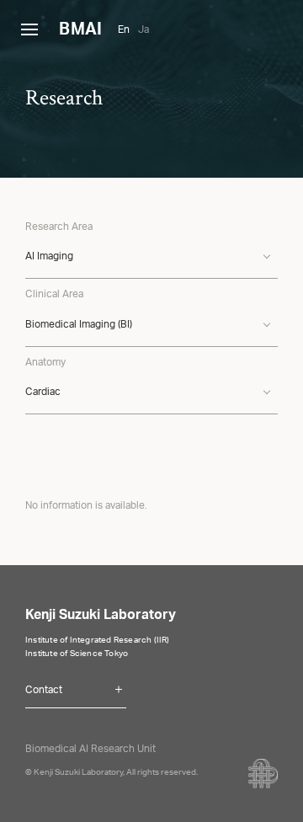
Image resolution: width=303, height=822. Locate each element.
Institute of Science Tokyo (76, 654)
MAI (80, 31)
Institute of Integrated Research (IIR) (97, 641)
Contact (43, 691)
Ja (143, 30)
